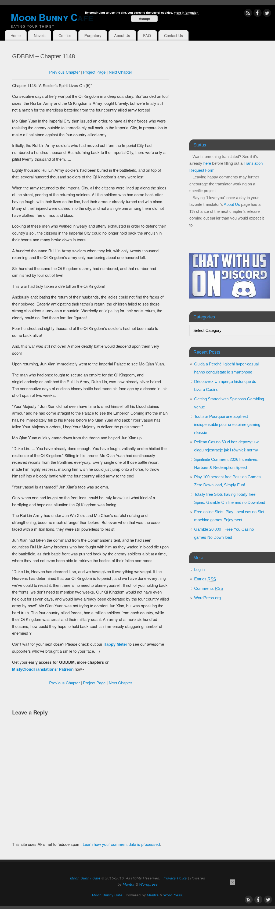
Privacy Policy (175, 878)
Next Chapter (120, 72)
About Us (122, 35)
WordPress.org (207, 597)
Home (15, 35)
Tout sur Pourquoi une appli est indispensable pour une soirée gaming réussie (227, 424)
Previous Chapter (64, 72)
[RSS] (248, 14)
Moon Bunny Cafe (85, 878)
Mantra (129, 884)
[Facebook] (258, 14)
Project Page (94, 72)
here (207, 163)
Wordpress (148, 884)
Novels (39, 35)
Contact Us (173, 35)
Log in (199, 569)
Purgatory (92, 35)
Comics (65, 35)
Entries (205, 579)
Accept (144, 18)
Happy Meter (115, 644)
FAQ (147, 35)
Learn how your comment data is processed (121, 844)
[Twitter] (267, 14)
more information (186, 12)
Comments (208, 588)
